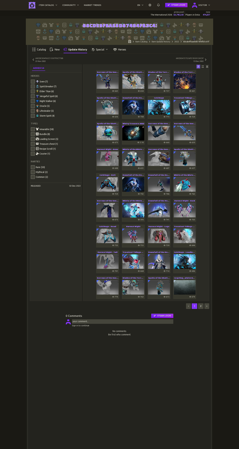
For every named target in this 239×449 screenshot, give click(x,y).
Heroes (122, 49)
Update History (77, 49)
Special (100, 49)
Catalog (41, 49)
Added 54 (38, 68)
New (57, 49)
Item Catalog (141, 42)
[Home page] (129, 42)
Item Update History (161, 42)
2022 (176, 42)
